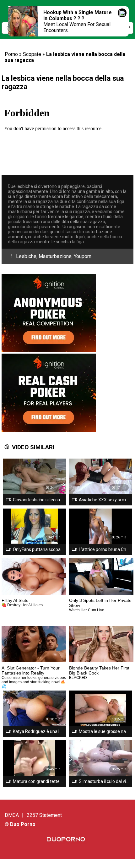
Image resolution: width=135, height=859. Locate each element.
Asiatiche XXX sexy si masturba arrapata (104, 499)
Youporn (82, 256)
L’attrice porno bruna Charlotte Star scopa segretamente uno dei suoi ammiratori (104, 549)
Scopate (32, 54)
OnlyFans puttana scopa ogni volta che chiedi (38, 549)
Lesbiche (26, 256)
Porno (11, 54)
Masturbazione (55, 256)
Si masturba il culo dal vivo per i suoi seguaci (104, 781)
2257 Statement (44, 815)
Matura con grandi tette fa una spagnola (38, 781)
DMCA (12, 815)
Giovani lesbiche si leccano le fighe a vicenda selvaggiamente (38, 499)
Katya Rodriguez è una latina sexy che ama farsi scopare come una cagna (38, 731)
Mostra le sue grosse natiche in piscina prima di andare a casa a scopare (104, 731)
